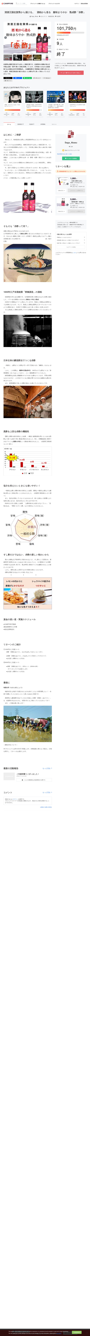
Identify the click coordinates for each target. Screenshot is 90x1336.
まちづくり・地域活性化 (47, 16)
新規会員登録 (84, 3)
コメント (54, 124)
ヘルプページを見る (71, 247)
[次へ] (49, 37)
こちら (74, 252)
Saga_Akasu (34, 16)
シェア (18, 78)
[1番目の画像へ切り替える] (8, 58)
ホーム (9, 124)
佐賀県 (58, 16)
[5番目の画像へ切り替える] (46, 58)
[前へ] (5, 37)
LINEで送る (28, 78)
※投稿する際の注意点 (46, 807)
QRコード (9, 80)
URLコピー (38, 78)
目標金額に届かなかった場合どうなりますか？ (68, 240)
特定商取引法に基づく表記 (64, 154)
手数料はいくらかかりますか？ (64, 237)
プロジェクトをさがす (54, 3)
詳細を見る (60, 190)
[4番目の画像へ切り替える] (37, 58)
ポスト (8, 78)
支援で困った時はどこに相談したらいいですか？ (68, 243)
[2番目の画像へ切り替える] (17, 58)
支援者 (31, 124)
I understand (77, 1332)
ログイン (77, 3)
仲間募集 (42, 124)
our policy (59, 1333)
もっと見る (46, 768)
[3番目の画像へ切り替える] (27, 58)
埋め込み (48, 78)
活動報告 (20, 124)
